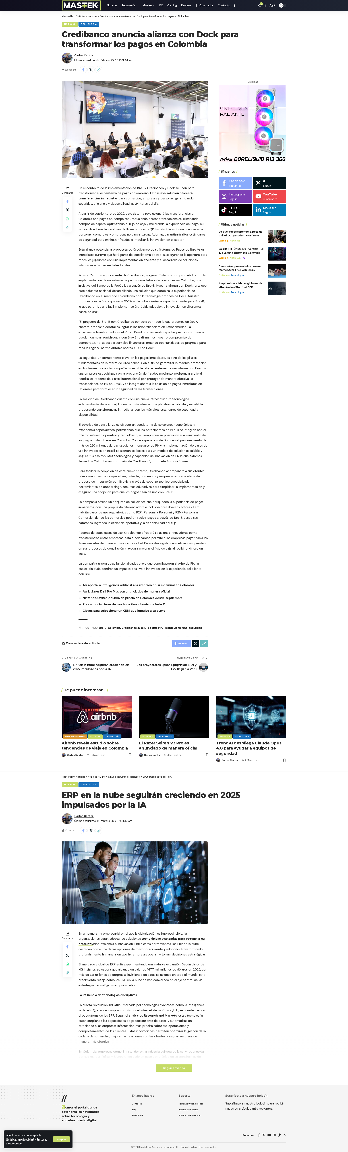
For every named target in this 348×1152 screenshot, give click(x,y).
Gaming (223, 240)
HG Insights (87, 969)
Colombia (114, 627)
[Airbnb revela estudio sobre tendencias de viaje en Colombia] (97, 717)
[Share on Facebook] (83, 69)
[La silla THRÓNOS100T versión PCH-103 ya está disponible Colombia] (277, 254)
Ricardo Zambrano (175, 627)
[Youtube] (269, 196)
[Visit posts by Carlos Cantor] (67, 58)
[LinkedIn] (269, 210)
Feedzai (151, 627)
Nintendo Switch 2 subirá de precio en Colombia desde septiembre (133, 598)
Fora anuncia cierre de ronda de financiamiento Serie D (124, 604)
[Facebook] (235, 183)
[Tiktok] (235, 210)
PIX (160, 627)
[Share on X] (91, 69)
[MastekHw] (81, 5)
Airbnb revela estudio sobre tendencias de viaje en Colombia (95, 746)
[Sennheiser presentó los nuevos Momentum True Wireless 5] (277, 271)
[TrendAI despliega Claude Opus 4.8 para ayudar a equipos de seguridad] (251, 717)
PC (243, 257)
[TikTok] (279, 1135)
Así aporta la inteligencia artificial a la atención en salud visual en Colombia (138, 585)
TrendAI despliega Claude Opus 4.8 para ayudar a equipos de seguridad (248, 748)
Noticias (70, 24)
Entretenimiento (75, 736)
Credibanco (129, 627)
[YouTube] (269, 1135)
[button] (61, 1139)
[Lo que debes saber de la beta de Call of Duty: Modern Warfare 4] (277, 236)
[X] (269, 183)
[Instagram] (235, 196)
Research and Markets (160, 1015)
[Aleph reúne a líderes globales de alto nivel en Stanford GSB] (277, 288)
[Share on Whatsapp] (67, 218)
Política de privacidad (20, 1139)
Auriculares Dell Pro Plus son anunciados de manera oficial (126, 591)
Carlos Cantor (84, 55)
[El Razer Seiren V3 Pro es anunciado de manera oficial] (174, 717)
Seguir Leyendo (174, 1068)
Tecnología (89, 24)
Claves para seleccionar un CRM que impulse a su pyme (124, 610)
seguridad (195, 627)
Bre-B (103, 627)
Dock (141, 627)
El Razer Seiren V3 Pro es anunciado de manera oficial (168, 746)
